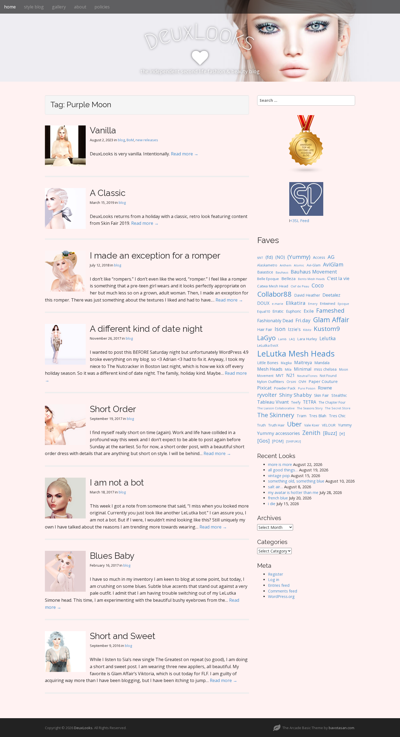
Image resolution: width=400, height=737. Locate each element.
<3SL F (296, 220)
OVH (302, 381)
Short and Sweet (122, 636)
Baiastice (265, 272)
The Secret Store (337, 408)
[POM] (278, 441)
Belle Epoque (268, 278)
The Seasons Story (309, 408)
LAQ (292, 339)
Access (319, 257)
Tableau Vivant (273, 402)
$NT (260, 258)
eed (305, 220)
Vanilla (103, 130)
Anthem (285, 265)
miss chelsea (325, 369)
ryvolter (267, 394)
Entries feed (279, 585)
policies (102, 7)
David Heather (307, 295)
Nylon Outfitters (270, 381)
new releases (147, 139)
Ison (280, 329)
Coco (318, 285)
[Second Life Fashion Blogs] (306, 144)
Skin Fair (321, 395)
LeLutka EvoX (267, 345)
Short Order (113, 409)
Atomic (299, 265)
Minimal (303, 369)
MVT (280, 375)
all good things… (283, 469)
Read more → (184, 154)
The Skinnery (275, 415)
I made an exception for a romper (155, 255)
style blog (34, 7)
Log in (273, 579)
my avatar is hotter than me (293, 492)
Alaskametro (267, 265)
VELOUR (329, 425)
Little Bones (267, 362)
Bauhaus (282, 272)
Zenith (311, 433)
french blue (278, 497)
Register (275, 574)
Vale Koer (311, 425)
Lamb (282, 339)
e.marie (277, 304)
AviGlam (333, 264)
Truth (261, 425)
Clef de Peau (300, 286)
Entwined (327, 303)
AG (331, 256)
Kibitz (307, 330)
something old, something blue (296, 481)
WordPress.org (281, 596)
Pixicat (264, 388)
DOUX (263, 303)
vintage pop (279, 475)
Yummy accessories (278, 433)
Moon (343, 369)
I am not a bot (117, 482)
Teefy (295, 402)
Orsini (291, 381)
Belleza (288, 278)
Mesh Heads (269, 369)
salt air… (275, 486)
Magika (286, 363)
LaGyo (266, 337)
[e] (342, 433)
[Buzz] (330, 433)
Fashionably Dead (275, 321)
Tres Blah (317, 415)
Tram (301, 415)
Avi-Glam (314, 265)
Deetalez (331, 295)
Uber (294, 424)
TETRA (309, 402)
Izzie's (294, 329)
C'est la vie (338, 278)
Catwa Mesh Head (272, 286)
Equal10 (263, 311)
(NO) (280, 257)
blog (121, 139)
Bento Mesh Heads (311, 279)
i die (271, 503)
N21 (290, 375)
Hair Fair (264, 329)
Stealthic (339, 395)
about (80, 7)
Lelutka (327, 338)
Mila (288, 369)
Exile (309, 311)
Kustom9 (327, 328)
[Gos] (263, 440)
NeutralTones (307, 376)
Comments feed (282, 591)
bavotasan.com (341, 727)
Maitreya (303, 363)
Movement (265, 375)
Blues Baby (112, 556)
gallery (59, 7)
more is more (280, 464)
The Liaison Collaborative (276, 408)
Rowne (325, 388)
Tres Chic (337, 415)
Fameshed (330, 310)
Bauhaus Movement (314, 271)
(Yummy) (298, 256)
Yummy (345, 425)
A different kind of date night (146, 329)
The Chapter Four (332, 402)
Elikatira (296, 302)
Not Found (328, 375)
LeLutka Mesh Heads (296, 353)
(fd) (269, 257)
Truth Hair (276, 425)
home (10, 7)
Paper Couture (323, 381)
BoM (130, 139)
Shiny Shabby (295, 394)
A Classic (107, 193)
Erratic (278, 311)
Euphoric (293, 311)
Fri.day (303, 320)
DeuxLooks (83, 727)
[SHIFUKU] (293, 441)
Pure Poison (306, 388)
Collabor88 (274, 294)
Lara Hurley (307, 338)
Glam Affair (331, 319)
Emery (313, 304)
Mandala (322, 362)
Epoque (343, 304)
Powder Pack (285, 388)
